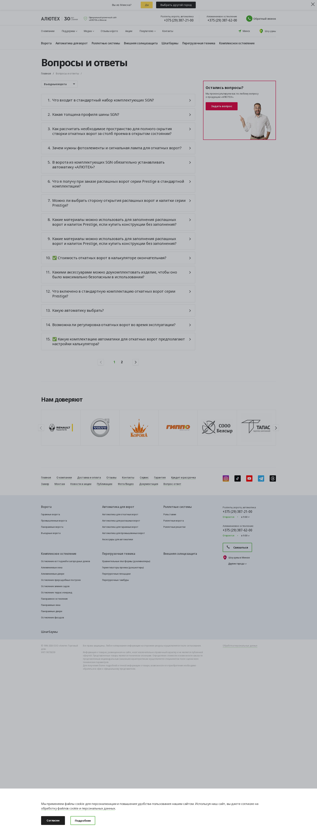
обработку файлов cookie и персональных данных (78, 808)
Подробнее (83, 820)
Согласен (53, 820)
